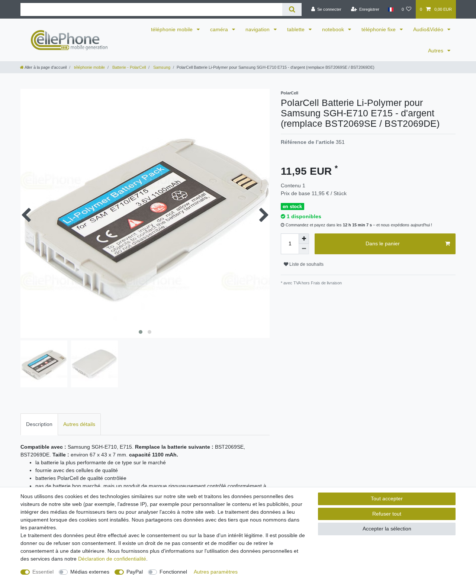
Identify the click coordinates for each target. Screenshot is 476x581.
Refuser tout (386, 514)
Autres (436, 51)
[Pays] (390, 9)
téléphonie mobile (172, 29)
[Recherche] (291, 9)
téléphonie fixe (379, 29)
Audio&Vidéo (429, 29)
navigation (258, 29)
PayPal (134, 572)
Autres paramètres (216, 572)
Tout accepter (387, 498)
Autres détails (79, 424)
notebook (333, 29)
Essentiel (43, 572)
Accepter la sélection (387, 529)
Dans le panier (383, 243)
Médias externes (89, 572)
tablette (296, 29)
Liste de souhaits (306, 264)
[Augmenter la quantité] (304, 238)
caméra (219, 29)
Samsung (161, 67)
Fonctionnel (173, 572)
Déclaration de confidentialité (112, 559)
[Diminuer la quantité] (304, 249)
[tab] (39, 424)
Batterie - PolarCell (128, 67)
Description (39, 424)
